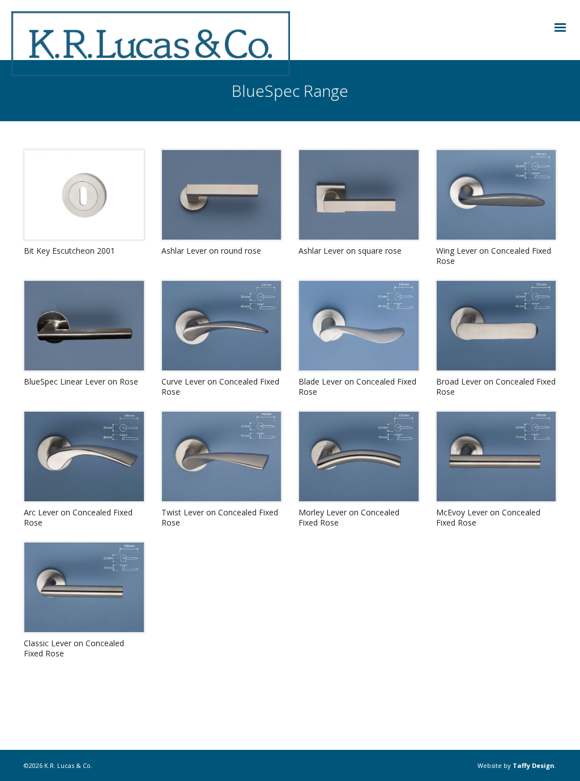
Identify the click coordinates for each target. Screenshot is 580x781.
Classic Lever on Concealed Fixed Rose (74, 648)
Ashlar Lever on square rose (350, 250)
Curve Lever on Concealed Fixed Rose (220, 386)
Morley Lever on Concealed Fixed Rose (348, 517)
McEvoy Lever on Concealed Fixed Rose (488, 517)
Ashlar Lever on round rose (211, 250)
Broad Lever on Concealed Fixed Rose (496, 386)
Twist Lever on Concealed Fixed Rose (219, 517)
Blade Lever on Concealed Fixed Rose (357, 386)
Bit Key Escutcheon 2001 (69, 250)
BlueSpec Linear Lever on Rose (81, 381)
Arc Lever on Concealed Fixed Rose (78, 517)
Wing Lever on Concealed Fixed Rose (493, 255)
